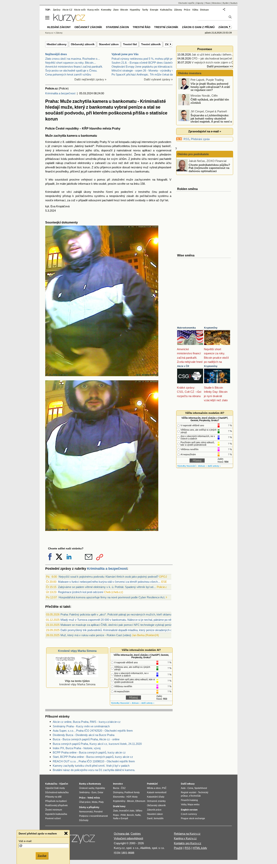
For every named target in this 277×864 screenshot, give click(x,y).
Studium (233, 3)
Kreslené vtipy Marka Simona (77, 650)
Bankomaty (95, 783)
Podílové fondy (132, 792)
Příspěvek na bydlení (56, 801)
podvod (163, 191)
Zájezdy (199, 3)
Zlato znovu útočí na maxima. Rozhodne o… (72, 58)
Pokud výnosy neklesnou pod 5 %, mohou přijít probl (144, 58)
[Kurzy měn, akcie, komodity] (76, 840)
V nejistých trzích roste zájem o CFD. (215, 62)
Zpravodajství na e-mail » (204, 131)
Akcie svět (80, 9)
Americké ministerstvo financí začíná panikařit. (74, 66)
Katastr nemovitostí (156, 792)
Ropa (116, 815)
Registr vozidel (188, 792)
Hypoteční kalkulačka (56, 814)
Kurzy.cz (49, 33)
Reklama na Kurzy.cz (187, 833)
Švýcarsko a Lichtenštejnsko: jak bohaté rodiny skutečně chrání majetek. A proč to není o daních (205, 120)
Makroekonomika (186, 327)
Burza (116, 788)
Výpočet (63, 783)
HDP (128, 796)
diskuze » (136, 703)
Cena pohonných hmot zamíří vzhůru (68, 74)
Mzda (94, 802)
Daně (150, 818)
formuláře (159, 818)
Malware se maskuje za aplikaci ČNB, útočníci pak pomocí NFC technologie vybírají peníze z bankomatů (125, 624)
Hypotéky (135, 9)
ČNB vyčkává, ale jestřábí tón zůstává (210, 101)
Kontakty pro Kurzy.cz (187, 843)
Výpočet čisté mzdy (55, 788)
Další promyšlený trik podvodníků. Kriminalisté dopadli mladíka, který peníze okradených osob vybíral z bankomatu (131, 630)
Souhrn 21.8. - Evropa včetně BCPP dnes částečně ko (145, 62)
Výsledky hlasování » (121, 703)
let (166, 200)
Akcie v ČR (183, 366)
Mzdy (135, 796)
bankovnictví (124, 154)
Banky (82, 783)
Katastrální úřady (155, 796)
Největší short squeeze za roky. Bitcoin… (70, 62)
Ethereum (140, 801)
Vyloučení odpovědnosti (128, 838)
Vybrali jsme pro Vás (125, 54)
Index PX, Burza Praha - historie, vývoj (76, 748)
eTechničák (195, 796)
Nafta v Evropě (120, 818)
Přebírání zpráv (200, 139)
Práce (187, 9)
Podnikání (152, 783)
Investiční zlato (126, 810)
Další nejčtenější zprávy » (90, 79)
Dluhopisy (118, 792)
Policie (50, 128)
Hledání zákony (57, 44)
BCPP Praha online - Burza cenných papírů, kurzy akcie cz (89, 752)
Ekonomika (119, 796)
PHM (123, 815)
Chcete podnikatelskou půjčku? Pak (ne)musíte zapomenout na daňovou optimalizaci (209, 167)
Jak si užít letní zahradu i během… (213, 54)
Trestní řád (130, 44)
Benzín (130, 815)
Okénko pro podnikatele (193, 154)
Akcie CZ (67, 9)
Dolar (100, 792)
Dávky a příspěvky (89, 807)
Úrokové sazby (86, 788)
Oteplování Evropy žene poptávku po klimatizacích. (143, 66)
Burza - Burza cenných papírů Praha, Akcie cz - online (86, 739)
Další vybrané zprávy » (158, 79)
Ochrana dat (121, 833)
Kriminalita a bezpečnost (60, 93)
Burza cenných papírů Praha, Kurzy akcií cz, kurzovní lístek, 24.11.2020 (97, 743)
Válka (195, 9)
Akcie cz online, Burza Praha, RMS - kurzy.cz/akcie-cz (87, 721)
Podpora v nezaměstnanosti (93, 816)
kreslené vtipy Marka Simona (77, 682)
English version (189, 809)
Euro (94, 792)
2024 (53, 210)
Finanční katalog (189, 800)
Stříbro (138, 810)
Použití (178, 848)
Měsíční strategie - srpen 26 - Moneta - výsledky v (143, 70)
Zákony (178, 9)
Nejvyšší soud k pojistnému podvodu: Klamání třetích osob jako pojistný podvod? (108, 576)
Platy (101, 802)
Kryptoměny (210, 327)
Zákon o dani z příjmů (198, 27)
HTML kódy (200, 848)
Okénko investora (189, 73)
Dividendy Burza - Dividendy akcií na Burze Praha (83, 735)
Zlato (116, 9)
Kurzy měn (93, 9)
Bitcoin (124, 9)
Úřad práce (85, 802)
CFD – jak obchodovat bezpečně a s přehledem (221, 58)
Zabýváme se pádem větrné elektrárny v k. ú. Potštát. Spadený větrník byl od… (107, 587)
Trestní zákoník (151, 44)
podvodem (164, 141)
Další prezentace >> (220, 66)
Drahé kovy (119, 806)
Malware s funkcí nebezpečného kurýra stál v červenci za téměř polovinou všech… (109, 581)
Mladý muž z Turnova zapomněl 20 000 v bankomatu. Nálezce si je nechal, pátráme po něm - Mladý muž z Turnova (131, 619)
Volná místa (93, 797)
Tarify (145, 9)
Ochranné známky (156, 801)
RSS (186, 139)
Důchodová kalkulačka (57, 792)
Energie (154, 9)
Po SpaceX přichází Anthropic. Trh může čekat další (144, 74)
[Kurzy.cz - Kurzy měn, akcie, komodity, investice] (69, 21)
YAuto (207, 3)
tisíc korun (141, 163)
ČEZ (123, 788)
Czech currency (189, 814)
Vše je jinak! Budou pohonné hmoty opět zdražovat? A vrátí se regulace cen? (210, 87)
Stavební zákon (109, 44)
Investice (118, 783)
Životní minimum (53, 809)
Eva (53, 206)
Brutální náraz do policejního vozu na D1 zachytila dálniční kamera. (94, 770)
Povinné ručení (53, 818)
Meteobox (216, 3)
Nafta (138, 815)
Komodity (106, 9)
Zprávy (56, 9)
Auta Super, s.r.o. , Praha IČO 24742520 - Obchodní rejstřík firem (93, 730)
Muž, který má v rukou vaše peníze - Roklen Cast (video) (95, 635)
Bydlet (225, 3)
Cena (190, 788)
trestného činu (147, 191)
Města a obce (154, 788)
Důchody (83, 820)
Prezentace (204, 49)
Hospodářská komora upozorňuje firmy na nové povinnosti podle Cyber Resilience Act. (112, 597)
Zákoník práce (154, 809)
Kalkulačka (166, 9)
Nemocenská (86, 811)
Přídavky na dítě (53, 796)
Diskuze (204, 9)
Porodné (98, 811)
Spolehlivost (200, 788)
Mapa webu (193, 804)
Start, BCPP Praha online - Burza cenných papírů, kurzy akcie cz (93, 756)
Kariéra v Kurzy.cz (185, 838)
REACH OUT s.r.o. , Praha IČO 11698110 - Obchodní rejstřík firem (94, 761)
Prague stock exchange (193, 818)
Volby (183, 804)
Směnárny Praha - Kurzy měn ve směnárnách (81, 726)
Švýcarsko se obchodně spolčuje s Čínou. (71, 70)
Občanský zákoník (83, 44)
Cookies (136, 833)
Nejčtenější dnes (56, 54)
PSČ (164, 788)
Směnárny (84, 792)
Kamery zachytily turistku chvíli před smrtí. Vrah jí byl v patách (91, 765)
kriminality (92, 141)
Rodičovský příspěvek (56, 805)
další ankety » (147, 703)
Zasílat (42, 855)
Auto (183, 788)
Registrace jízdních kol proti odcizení (80, 592)
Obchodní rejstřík (186, 3)
